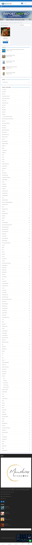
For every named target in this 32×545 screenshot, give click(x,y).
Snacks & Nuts (4, 409)
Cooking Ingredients (5, 195)
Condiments (4, 188)
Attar (4, 378)
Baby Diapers (4, 109)
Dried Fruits (3, 215)
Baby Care (3, 107)
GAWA (3, 247)
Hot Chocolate (4, 281)
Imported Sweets (4, 312)
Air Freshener (4, 91)
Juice (3, 319)
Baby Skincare (4, 127)
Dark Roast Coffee (4, 204)
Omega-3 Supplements (5, 362)
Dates (3, 206)
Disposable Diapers (5, 213)
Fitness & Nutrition (4, 240)
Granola (3, 251)
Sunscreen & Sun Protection (6, 427)
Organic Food (4, 364)
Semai (3, 400)
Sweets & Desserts (5, 432)
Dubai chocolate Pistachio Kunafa (7, 224)
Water (3, 448)
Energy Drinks (4, 233)
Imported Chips (4, 292)
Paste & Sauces (4, 371)
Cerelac (3, 159)
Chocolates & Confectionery (6, 177)
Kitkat (3, 321)
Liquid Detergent (4, 333)
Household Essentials (5, 283)
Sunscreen (3, 425)
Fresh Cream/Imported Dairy (6, 242)
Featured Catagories (5, 238)
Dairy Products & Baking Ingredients (7, 202)
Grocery (3, 256)
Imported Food (4, 301)
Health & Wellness (4, 265)
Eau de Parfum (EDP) (5, 229)
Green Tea (3, 254)
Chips (3, 170)
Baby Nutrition (4, 125)
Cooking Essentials (5, 193)
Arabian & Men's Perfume (5, 96)
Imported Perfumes (5, 308)
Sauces (3, 396)
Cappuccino (4, 152)
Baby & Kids (4, 105)
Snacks (3, 407)
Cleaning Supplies (4, 179)
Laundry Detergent (4, 330)
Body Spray (5, 380)
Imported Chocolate (5, 294)
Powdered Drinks (4, 391)
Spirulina (3, 418)
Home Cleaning (4, 276)
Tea (2, 434)
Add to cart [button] (5, 42)
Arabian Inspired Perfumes (6, 98)
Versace (3, 441)
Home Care (3, 274)
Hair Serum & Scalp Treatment (6, 263)
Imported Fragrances (5, 303)
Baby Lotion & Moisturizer (5, 123)
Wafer (3, 443)
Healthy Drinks (4, 267)
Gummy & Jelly (4, 258)
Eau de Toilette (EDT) (5, 231)
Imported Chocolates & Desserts (7, 299)
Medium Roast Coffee (5, 342)
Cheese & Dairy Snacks (5, 163)
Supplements (4, 430)
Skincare (3, 405)
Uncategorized (4, 439)
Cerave (3, 154)
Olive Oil (3, 360)
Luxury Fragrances (4, 335)
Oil (2, 355)
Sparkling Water (4, 414)
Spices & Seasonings (5, 416)
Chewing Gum (4, 168)
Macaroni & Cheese (5, 337)
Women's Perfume (6, 387)
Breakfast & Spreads (5, 143)
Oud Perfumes (4, 369)
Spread (3, 421)
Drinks (3, 220)
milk (2, 344)
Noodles (3, 351)
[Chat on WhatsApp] (30, 541)
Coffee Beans (4, 184)
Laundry (3, 328)
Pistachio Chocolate (5, 389)
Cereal (3, 157)
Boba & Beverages (4, 141)
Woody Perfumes (4, 450)
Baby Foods (4, 114)
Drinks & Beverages (5, 222)
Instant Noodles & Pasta (5, 317)
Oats (2, 353)
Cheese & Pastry (4, 166)
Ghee (3, 249)
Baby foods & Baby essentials (7, 116)
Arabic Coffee (4, 100)
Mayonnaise (4, 339)
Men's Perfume (5, 382)
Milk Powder (4, 346)
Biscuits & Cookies (4, 136)
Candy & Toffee (4, 150)
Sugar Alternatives (4, 423)
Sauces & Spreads (4, 398)
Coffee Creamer (4, 186)
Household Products (5, 285)
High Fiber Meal (4, 272)
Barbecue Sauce (4, 132)
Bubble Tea (3, 145)
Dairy (3, 197)
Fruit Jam (3, 245)
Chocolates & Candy (5, 175)
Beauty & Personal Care (5, 134)
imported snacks (4, 310)
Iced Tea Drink (4, 290)
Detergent (3, 211)
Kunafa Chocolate (4, 326)
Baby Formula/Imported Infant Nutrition (7, 118)
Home (0, 9)
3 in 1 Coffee (4, 89)
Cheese (3, 161)
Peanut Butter (4, 373)
